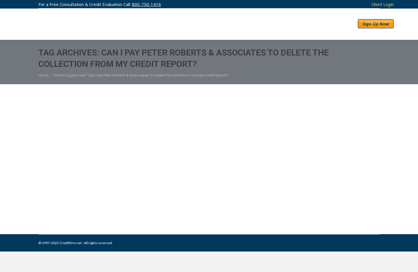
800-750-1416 (146, 4)
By (135, 205)
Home (43, 75)
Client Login (382, 4)
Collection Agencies (60, 205)
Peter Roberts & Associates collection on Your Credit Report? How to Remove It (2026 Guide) (207, 193)
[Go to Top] (409, 263)
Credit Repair (87, 205)
